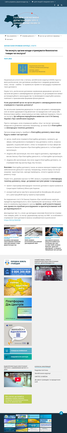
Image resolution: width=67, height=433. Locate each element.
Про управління (12, 36)
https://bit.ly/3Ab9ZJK (12, 220)
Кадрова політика (41, 370)
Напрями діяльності (28, 36)
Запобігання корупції (42, 373)
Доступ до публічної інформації (50, 36)
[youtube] (58, 5)
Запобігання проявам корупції (17, 46)
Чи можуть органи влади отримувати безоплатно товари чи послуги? (31, 52)
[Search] (61, 5)
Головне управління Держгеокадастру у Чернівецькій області (26, 20)
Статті (33, 46)
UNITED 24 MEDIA (41, 377)
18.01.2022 (8, 59)
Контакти (10, 39)
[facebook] (54, 5)
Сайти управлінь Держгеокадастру (16, 2)
